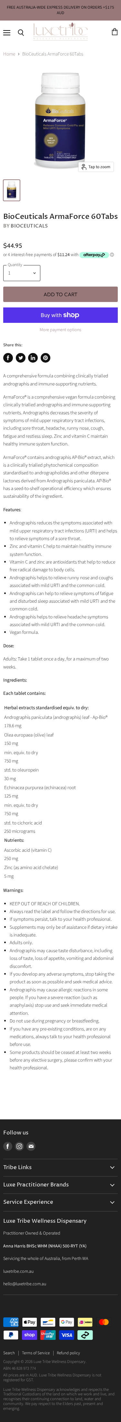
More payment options (60, 329)
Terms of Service (36, 1353)
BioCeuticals (29, 226)
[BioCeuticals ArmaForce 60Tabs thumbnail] (12, 190)
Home (9, 54)
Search (9, 1353)
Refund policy (68, 1353)
